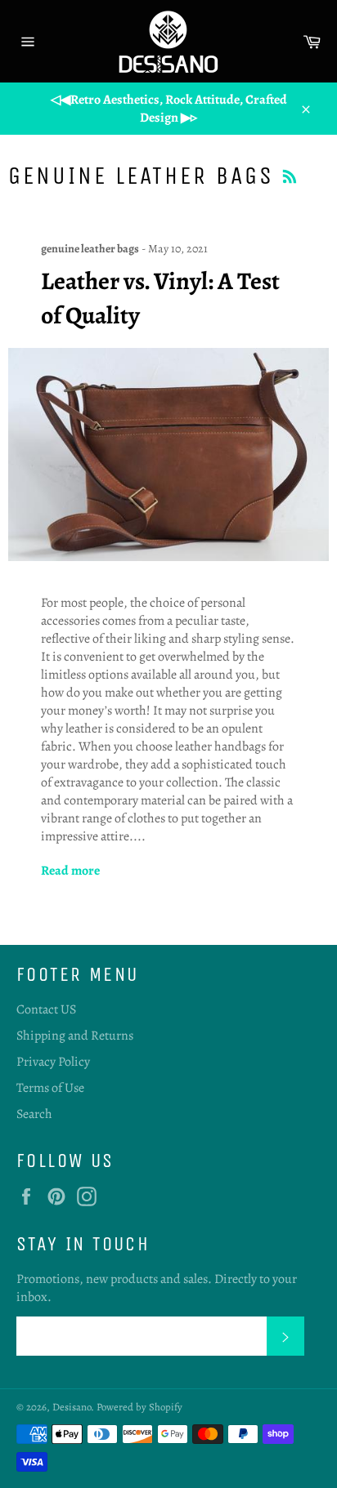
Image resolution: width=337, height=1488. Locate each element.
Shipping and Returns (74, 1036)
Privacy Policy (53, 1062)
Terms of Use (50, 1088)
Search (34, 1114)
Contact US (46, 1009)
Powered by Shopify (139, 1407)
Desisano (71, 1407)
